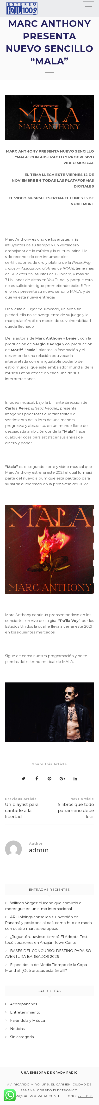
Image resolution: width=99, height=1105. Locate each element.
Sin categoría (22, 1037)
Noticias (17, 1028)
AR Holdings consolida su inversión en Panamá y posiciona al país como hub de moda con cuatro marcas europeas (48, 923)
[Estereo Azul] (22, 8)
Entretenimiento (25, 1012)
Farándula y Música (27, 1020)
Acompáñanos (23, 1004)
